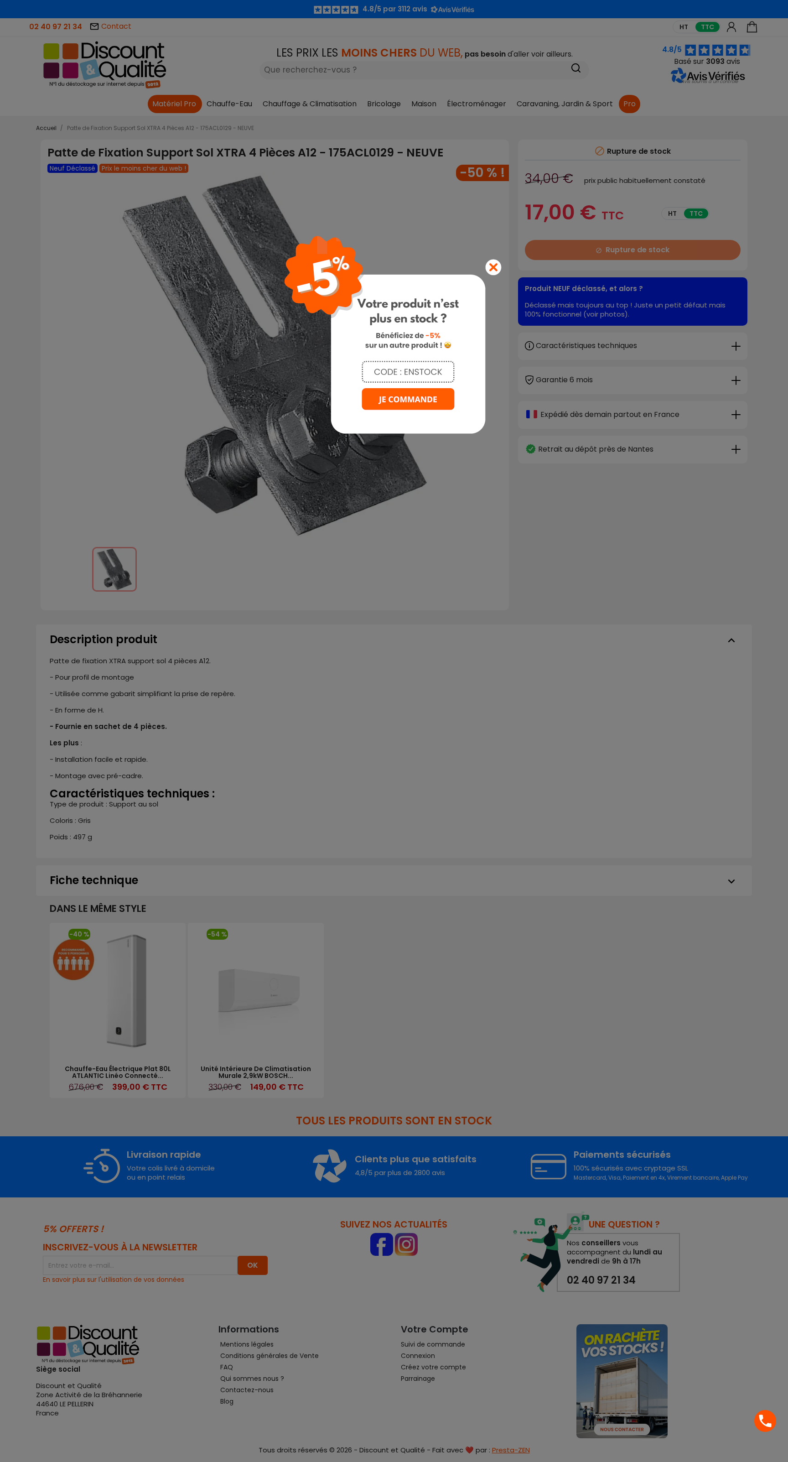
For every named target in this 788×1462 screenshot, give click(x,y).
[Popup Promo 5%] (394, 334)
